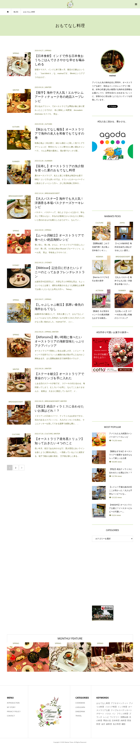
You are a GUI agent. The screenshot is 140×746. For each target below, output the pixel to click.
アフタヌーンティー (119, 703)
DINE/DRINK (80, 712)
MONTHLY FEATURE (70, 638)
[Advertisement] (112, 185)
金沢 (103, 724)
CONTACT (11, 716)
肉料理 (123, 720)
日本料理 (115, 720)
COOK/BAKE (80, 703)
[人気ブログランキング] (112, 613)
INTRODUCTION (13, 703)
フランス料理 (122, 714)
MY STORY (11, 707)
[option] (28, 657)
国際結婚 (124, 717)
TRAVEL (78, 716)
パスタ (108, 714)
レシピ (106, 717)
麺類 (123, 724)
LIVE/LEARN (80, 707)
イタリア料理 (111, 707)
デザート (100, 714)
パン (114, 714)
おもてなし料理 (103, 703)
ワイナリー (114, 717)
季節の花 (107, 720)
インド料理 (122, 707)
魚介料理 (117, 724)
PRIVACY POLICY (14, 712)
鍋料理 (109, 724)
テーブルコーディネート (121, 710)
